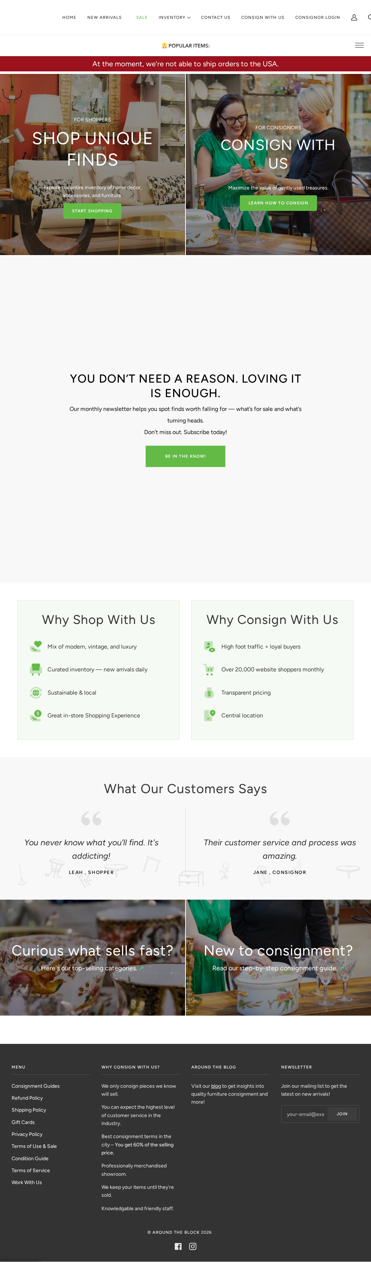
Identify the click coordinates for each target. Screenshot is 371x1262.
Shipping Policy (29, 1110)
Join (342, 1113)
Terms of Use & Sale (34, 1146)
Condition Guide (30, 1158)
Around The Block (176, 1232)
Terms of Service (31, 1170)
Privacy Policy (27, 1134)
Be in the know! (185, 456)
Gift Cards (23, 1122)
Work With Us (27, 1182)
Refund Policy (27, 1098)
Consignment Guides (36, 1086)
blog (216, 1086)
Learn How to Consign (278, 202)
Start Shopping (92, 210)
